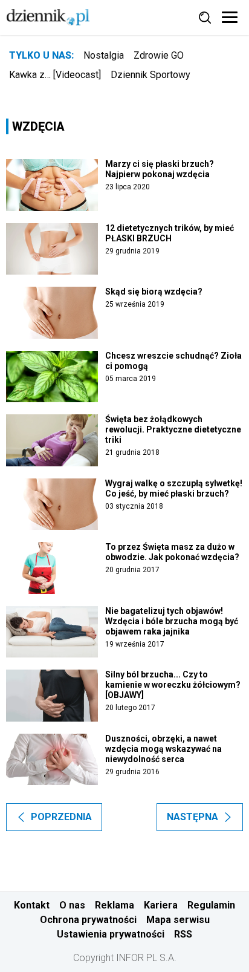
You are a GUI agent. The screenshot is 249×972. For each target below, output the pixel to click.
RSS (183, 934)
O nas (72, 905)
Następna (192, 817)
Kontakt (32, 905)
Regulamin (211, 905)
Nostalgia (103, 55)
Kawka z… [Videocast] (55, 74)
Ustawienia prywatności (110, 934)
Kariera (161, 905)
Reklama (114, 905)
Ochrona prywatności (88, 919)
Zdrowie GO (159, 55)
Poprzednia (61, 817)
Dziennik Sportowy (150, 74)
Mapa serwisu (178, 919)
